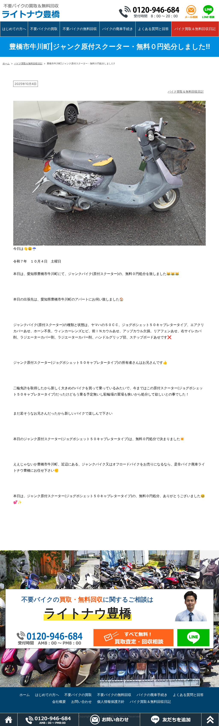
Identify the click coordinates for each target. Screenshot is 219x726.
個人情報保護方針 (110, 701)
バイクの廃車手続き (117, 29)
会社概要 (59, 701)
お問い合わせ (81, 701)
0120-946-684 (150, 11)
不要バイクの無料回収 (80, 29)
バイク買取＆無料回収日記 (195, 29)
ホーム (6, 63)
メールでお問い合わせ (133, 637)
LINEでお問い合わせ (193, 637)
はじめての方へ (14, 29)
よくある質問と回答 (153, 29)
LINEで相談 (208, 11)
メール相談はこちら (191, 11)
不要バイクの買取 (44, 29)
